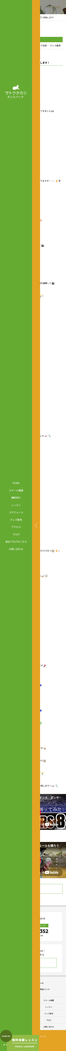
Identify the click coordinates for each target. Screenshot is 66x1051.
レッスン (16, 504)
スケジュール (16, 512)
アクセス (16, 527)
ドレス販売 (16, 519)
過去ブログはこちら (16, 541)
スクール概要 (16, 490)
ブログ (16, 534)
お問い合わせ (16, 548)
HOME (16, 483)
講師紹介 (16, 497)
